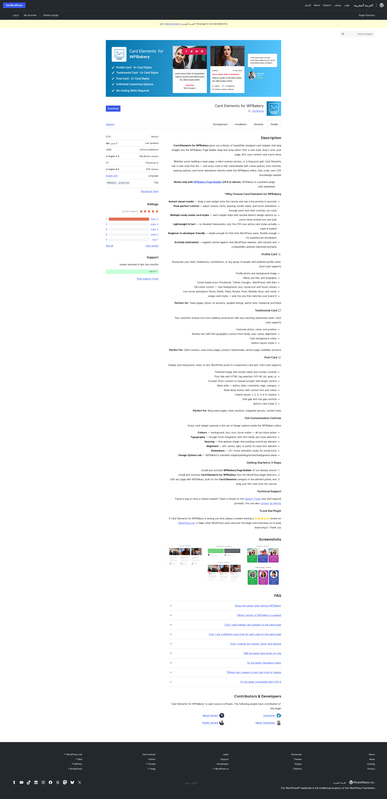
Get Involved (148, 754)
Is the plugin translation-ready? (264, 662)
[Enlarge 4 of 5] (238, 565)
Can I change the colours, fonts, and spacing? (255, 643)
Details (274, 124)
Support (110, 124)
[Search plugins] (343, 34)
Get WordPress (14, 5)
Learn (226, 754)
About (372, 754)
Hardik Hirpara (210, 722)
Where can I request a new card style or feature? (254, 672)
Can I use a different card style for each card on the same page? (245, 634)
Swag (151, 768)
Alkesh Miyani (210, 715)
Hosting (371, 764)
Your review (151, 245)
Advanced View (149, 191)
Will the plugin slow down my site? (262, 653)
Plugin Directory (367, 15)
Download (113, 108)
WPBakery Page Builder (208, 181)
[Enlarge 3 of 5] (238, 548)
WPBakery (111, 183)
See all (109, 245)
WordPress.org (186, 522)
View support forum (147, 278)
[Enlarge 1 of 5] (277, 548)
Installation (241, 124)
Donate (150, 764)
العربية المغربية (339, 782)
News (372, 759)
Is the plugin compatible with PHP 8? (260, 681)
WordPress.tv (221, 768)
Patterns (297, 768)
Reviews (258, 124)
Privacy (371, 768)
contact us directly (270, 503)
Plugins (298, 764)
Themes (298, 759)
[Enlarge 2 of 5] (277, 570)
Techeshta (258, 111)
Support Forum (253, 498)
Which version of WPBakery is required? (259, 615)
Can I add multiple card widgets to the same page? (252, 624)
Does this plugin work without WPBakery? (257, 605)
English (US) (112, 175)
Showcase (296, 754)
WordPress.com (73, 754)
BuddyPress (75, 768)
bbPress (76, 764)
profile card (124, 183)
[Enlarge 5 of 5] (199, 548)
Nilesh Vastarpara (265, 722)
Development (220, 124)
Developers (223, 764)
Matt (78, 759)
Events (152, 759)
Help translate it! (170, 24)
